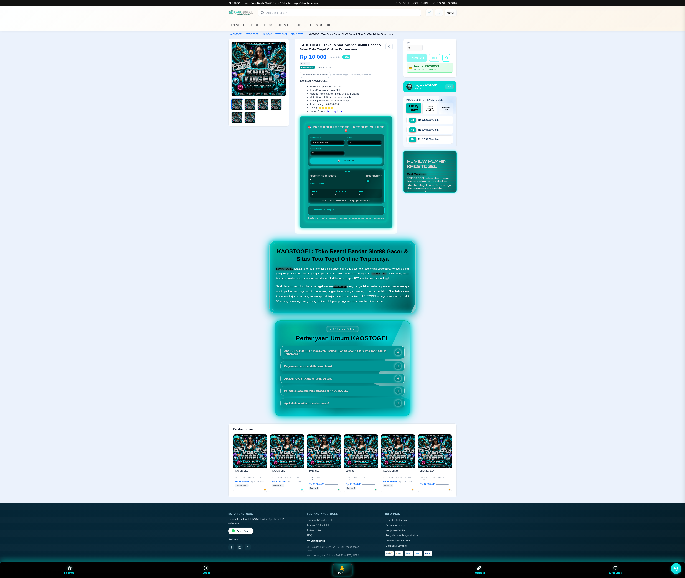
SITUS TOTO (323, 25)
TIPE (349, 138)
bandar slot (379, 273)
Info (449, 86)
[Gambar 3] (263, 104)
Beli (434, 57)
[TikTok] (248, 547)
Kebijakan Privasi (395, 525)
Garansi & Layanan (396, 545)
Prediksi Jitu (446, 108)
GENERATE (346, 160)
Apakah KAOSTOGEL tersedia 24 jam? (308, 378)
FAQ (309, 535)
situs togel (339, 286)
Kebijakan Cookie (395, 530)
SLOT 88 (267, 34)
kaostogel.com (335, 111)
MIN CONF (315, 148)
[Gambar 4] (276, 104)
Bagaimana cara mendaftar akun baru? (308, 366)
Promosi (69, 572)
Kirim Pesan (243, 531)
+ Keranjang (416, 57)
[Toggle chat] (676, 568)
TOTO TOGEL (401, 3)
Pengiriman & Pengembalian (402, 535)
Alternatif (479, 572)
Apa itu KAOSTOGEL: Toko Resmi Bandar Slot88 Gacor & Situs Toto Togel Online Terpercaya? (335, 352)
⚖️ (438, 12)
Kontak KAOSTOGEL (319, 525)
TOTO (254, 25)
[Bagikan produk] (389, 46)
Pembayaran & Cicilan (398, 540)
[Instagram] (240, 547)
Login (206, 572)
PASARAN (315, 138)
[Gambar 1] (237, 104)
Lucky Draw (414, 108)
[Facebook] (231, 547)
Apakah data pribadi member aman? (306, 403)
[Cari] (262, 12)
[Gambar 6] (250, 117)
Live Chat (615, 572)
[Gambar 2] (250, 104)
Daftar (342, 573)
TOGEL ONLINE (420, 3)
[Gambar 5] (237, 117)
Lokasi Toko (314, 530)
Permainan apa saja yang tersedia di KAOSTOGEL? (316, 390)
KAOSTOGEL (238, 25)
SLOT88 (452, 3)
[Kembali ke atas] (677, 560)
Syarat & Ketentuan (397, 520)
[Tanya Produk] (446, 58)
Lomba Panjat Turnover (430, 108)
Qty (409, 43)
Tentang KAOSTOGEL (320, 520)
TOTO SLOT (438, 3)
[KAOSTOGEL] (240, 12)
